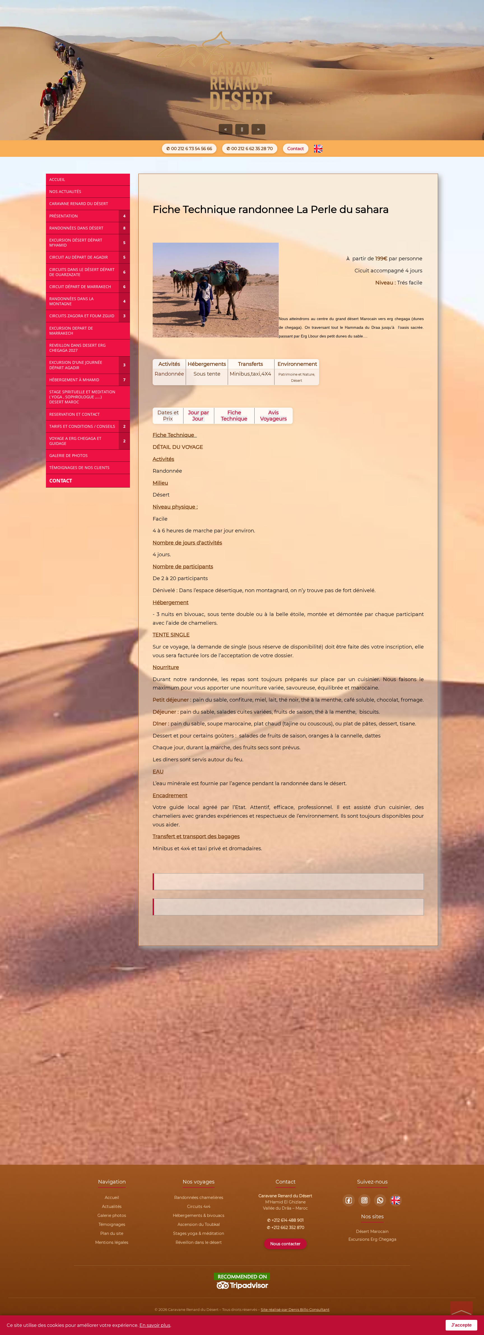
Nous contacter (285, 1243)
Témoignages (112, 1224)
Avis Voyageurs (273, 416)
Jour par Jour (198, 416)
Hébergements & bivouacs (198, 1215)
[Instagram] (364, 1200)
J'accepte (461, 1325)
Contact (295, 148)
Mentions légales (111, 1242)
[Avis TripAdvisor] (242, 1289)
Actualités (112, 1206)
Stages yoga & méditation (198, 1233)
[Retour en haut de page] (461, 1312)
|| (242, 129)
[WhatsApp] (380, 1200)
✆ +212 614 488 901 (285, 1220)
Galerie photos (111, 1215)
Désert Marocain (372, 1231)
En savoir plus (154, 1325)
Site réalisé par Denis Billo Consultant (295, 1309)
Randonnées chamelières (198, 1197)
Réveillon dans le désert (199, 1242)
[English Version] (318, 148)
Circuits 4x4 (198, 1206)
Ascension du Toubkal (199, 1224)
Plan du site (111, 1233)
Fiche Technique (234, 416)
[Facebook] (349, 1200)
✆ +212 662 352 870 (285, 1227)
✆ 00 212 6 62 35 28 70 (250, 148)
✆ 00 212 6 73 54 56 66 (189, 148)
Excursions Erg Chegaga (372, 1239)
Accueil (112, 1197)
